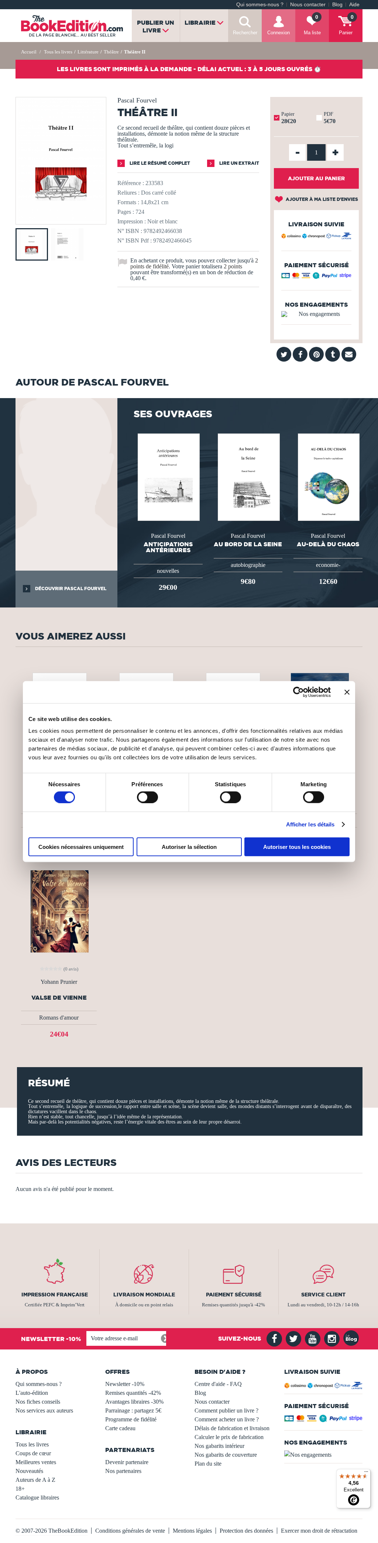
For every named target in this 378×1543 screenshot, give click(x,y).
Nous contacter (308, 4)
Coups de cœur (33, 1453)
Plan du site (208, 1463)
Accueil (29, 52)
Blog (337, 4)
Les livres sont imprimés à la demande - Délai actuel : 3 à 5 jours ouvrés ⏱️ (189, 69)
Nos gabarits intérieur (219, 1446)
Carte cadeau (120, 1428)
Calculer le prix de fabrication (229, 1437)
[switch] (147, 797)
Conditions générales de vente (130, 1531)
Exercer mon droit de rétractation (319, 1531)
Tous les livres (32, 1444)
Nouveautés (29, 1471)
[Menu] (366, 1473)
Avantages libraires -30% (134, 1402)
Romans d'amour (59, 1017)
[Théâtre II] (61, 219)
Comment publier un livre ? (226, 1410)
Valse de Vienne (59, 998)
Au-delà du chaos (328, 544)
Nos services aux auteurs (44, 1410)
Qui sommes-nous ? (260, 4)
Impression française (54, 1295)
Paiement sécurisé (233, 1295)
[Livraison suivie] (316, 237)
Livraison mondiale (144, 1295)
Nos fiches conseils (38, 1402)
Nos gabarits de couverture (226, 1455)
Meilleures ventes (36, 1462)
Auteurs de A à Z (35, 1480)
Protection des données (246, 1531)
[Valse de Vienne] (59, 911)
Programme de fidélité (131, 1419)
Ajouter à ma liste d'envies (321, 199)
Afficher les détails (310, 824)
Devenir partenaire (126, 1462)
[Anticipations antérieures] (168, 476)
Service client (323, 1295)
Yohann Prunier (59, 982)
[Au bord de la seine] (248, 476)
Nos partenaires (123, 1471)
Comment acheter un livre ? (227, 1419)
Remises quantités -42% (133, 1393)
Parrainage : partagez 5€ (133, 1410)
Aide (354, 4)
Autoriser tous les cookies (297, 846)
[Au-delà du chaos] (328, 476)
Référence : (130, 183)
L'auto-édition (32, 1393)
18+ (20, 1488)
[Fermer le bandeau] (347, 692)
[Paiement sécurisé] (316, 277)
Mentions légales (192, 1531)
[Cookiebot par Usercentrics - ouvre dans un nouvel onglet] (298, 692)
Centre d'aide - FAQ (218, 1384)
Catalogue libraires (37, 1497)
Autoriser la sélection (189, 846)
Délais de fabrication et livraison (232, 1428)
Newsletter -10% (124, 1384)
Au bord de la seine (248, 544)
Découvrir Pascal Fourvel (70, 588)
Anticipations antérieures (168, 547)
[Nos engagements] (316, 314)
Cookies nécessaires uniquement (81, 846)
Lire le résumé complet (159, 163)
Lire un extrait (238, 163)
